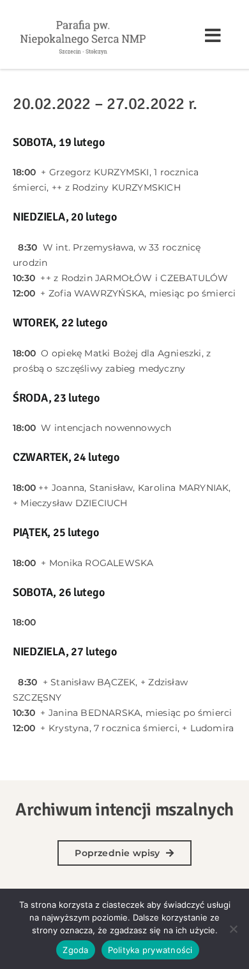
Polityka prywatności (150, 950)
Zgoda (75, 950)
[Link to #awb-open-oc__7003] (213, 36)
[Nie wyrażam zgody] (233, 928)
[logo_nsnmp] (83, 20)
